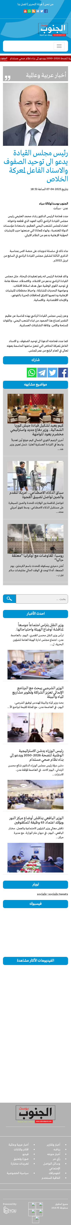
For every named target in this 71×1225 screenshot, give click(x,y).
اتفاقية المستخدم (51, 1178)
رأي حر (56, 1159)
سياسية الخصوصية (18, 1173)
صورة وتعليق (21, 1159)
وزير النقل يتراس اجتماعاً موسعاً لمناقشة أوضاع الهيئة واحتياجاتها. (40, 627)
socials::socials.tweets (52, 894)
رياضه (56, 1150)
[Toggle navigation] (59, 46)
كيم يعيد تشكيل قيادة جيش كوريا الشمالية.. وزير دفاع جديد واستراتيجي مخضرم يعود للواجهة (37, 430)
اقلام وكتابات (21, 1150)
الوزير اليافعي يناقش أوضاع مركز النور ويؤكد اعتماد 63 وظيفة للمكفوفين (36, 820)
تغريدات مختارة (20, 1164)
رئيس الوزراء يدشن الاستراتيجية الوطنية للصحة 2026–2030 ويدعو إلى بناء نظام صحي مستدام (37, 755)
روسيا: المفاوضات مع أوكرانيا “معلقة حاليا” (38, 558)
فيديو (25, 1154)
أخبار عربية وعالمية (18, 1145)
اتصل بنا (22, 4)
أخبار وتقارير (53, 1145)
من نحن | (47, 4)
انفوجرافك (54, 1173)
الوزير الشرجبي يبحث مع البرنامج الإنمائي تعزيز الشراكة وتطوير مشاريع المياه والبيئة (38, 692)
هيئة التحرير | (34, 4)
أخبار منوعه (53, 1154)
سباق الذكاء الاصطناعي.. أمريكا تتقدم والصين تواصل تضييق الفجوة (36, 494)
